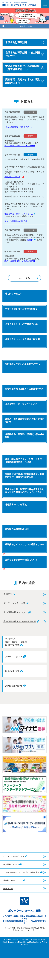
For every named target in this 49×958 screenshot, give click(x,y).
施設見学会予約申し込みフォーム (18, 214)
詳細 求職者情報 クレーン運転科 (19, 145)
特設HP (30, 240)
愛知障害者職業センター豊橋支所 (19, 621)
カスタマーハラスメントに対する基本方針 (21, 872)
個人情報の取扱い (11, 864)
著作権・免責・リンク (12, 880)
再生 (21, 26)
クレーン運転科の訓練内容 (15, 221)
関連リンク (8, 889)
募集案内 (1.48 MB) (12, 177)
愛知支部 (7, 594)
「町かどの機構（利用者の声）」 (18, 127)
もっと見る (24, 278)
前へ (2, 18)
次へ (47, 18)
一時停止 (29, 26)
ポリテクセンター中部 (14, 603)
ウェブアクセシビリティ (13, 856)
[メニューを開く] (45, 4)
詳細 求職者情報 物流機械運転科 (19, 261)
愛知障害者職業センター (15, 612)
